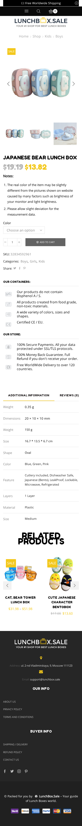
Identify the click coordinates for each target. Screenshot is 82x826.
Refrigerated (50, 484)
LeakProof (56, 480)
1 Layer (30, 496)
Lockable (71, 480)
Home (24, 36)
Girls (33, 261)
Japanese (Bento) (36, 480)
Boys (59, 36)
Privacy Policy (12, 709)
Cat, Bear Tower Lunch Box (20, 600)
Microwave (32, 484)
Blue (28, 464)
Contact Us (11, 759)
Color (7, 223)
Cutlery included (36, 475)
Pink (46, 464)
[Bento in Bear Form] (14, 133)
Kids (48, 36)
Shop (37, 36)
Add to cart (47, 242)
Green (37, 464)
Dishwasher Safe (61, 475)
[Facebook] (19, 268)
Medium (31, 519)
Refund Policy (12, 752)
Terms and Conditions (18, 717)
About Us (9, 701)
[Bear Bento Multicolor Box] (40, 134)
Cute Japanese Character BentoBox (61, 602)
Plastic (29, 507)
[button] (8, 84)
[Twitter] (14, 268)
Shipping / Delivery (15, 744)
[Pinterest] (24, 268)
